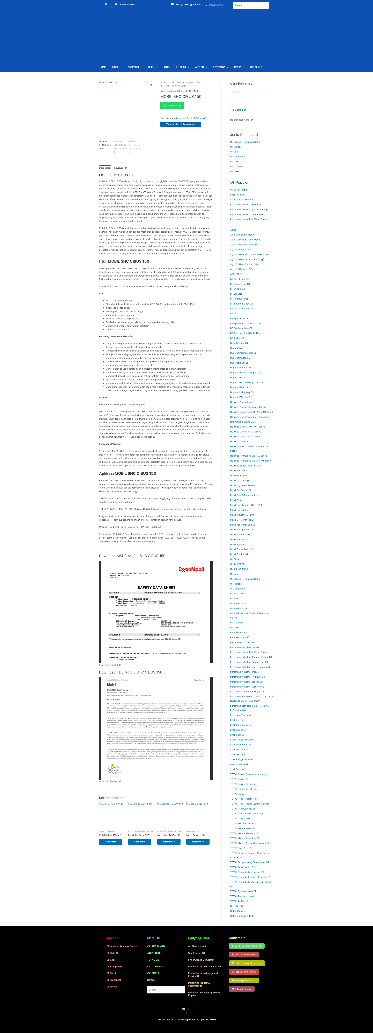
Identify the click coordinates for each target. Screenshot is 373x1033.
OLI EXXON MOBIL (177, 82)
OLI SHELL (153, 973)
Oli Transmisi (237, 166)
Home (163, 82)
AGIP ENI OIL (154, 953)
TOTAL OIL (153, 960)
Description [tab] (105, 167)
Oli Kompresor (237, 156)
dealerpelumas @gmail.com (188, 5)
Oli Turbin (235, 161)
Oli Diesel (235, 171)
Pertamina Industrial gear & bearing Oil (250, 209)
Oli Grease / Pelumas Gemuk (245, 142)
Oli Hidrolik (236, 146)
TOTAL (167, 67)
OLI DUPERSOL (156, 966)
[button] (151, 85)
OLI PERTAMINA (156, 946)
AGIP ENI (199, 67)
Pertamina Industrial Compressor (247, 214)
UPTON (238, 67)
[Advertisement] (182, 40)
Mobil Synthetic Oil (170, 91)
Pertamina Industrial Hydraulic (245, 204)
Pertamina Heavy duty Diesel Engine (249, 219)
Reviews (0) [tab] (120, 167)
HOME (103, 67)
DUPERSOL (134, 67)
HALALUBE (256, 67)
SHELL (151, 67)
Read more (110, 841)
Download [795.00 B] (110, 665)
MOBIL (115, 67)
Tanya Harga (173, 105)
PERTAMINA (219, 67)
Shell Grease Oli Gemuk (242, 199)
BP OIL (183, 67)
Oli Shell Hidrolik (238, 189)
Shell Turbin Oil (238, 194)
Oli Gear (234, 151)
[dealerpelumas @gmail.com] (172, 4)
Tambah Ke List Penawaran (180, 124)
